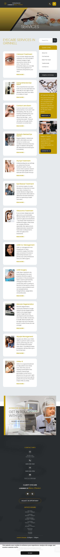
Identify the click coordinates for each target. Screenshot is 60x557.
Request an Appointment (19, 421)
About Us (44, 53)
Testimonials (45, 63)
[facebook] (27, 494)
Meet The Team (46, 60)
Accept (30, 553)
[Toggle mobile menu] (5, 3)
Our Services (45, 56)
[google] (32, 494)
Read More (20, 74)
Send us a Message (30, 478)
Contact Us (45, 67)
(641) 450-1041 (30, 464)
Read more (45, 115)
